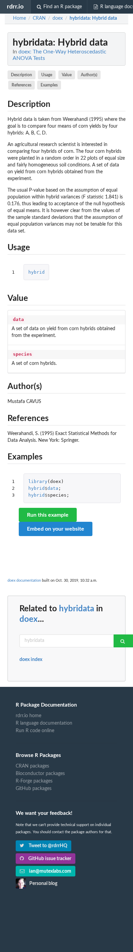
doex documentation (24, 580)
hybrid (36, 272)
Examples (49, 85)
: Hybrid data (93, 18)
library (37, 481)
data (52, 488)
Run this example (48, 515)
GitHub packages (33, 788)
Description (21, 75)
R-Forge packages (34, 781)
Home (19, 18)
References (21, 85)
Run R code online (35, 730)
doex (28, 619)
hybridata (76, 609)
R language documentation (44, 723)
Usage (46, 75)
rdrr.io (15, 7)
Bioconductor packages (40, 773)
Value (67, 75)
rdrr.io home (28, 715)
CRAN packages (32, 766)
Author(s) (89, 75)
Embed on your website (55, 529)
